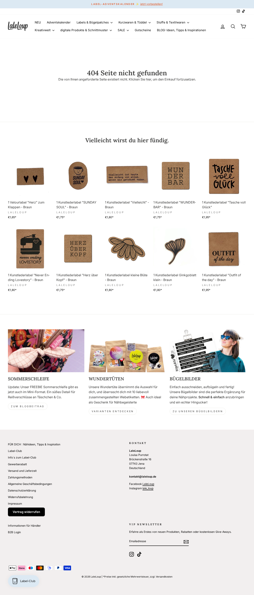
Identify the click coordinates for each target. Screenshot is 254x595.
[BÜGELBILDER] (208, 350)
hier (148, 79)
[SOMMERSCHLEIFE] (46, 350)
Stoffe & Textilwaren (171, 22)
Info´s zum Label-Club (22, 457)
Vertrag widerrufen (26, 512)
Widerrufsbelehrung (20, 497)
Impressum (15, 503)
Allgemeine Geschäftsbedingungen (30, 483)
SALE (122, 30)
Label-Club (15, 451)
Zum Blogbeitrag (27, 406)
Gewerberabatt (17, 464)
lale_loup (147, 488)
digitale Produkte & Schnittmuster (84, 30)
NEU (38, 22)
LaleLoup (148, 483)
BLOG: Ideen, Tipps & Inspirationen (181, 30)
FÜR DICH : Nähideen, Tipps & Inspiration (34, 444)
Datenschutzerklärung (22, 490)
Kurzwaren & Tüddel (133, 22)
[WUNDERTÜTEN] (127, 350)
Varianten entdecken (113, 411)
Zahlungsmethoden (20, 477)
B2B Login (14, 532)
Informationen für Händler (24, 525)
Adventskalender (59, 22)
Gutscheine (143, 30)
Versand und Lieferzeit (22, 470)
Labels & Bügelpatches (93, 22)
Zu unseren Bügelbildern (198, 411)
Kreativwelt (43, 30)
